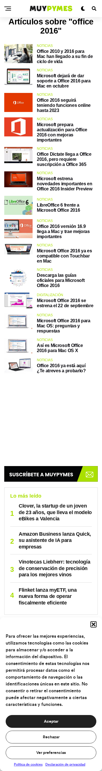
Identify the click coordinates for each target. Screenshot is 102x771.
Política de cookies (28, 764)
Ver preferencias (51, 753)
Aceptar (51, 722)
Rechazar (51, 737)
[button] (93, 624)
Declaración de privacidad (65, 764)
